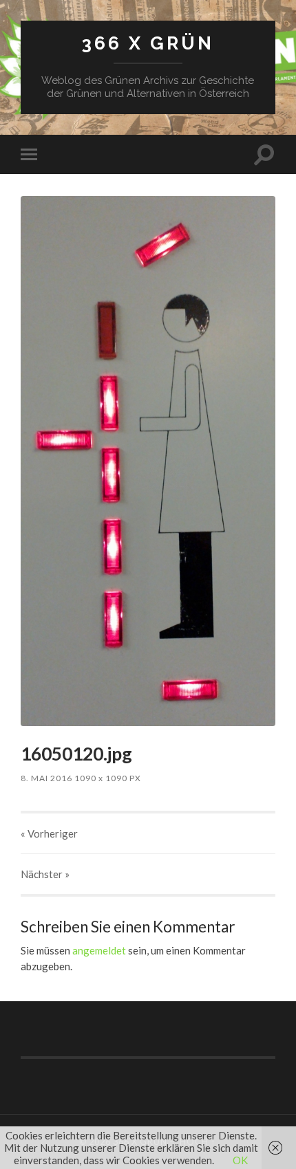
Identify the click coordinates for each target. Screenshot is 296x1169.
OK (240, 1160)
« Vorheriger (49, 833)
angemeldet (99, 950)
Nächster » (45, 874)
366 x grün (148, 43)
